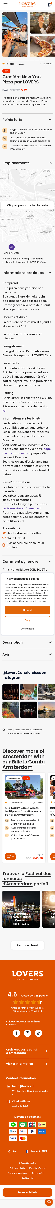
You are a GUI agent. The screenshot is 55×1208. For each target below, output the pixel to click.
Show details (27, 628)
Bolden (23, 1168)
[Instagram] (27, 1033)
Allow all (28, 610)
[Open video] (15, 34)
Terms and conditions (17, 1173)
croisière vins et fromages (21, 508)
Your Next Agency (38, 1168)
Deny (27, 620)
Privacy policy (38, 1173)
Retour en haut (27, 945)
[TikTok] (38, 1033)
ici (4, 410)
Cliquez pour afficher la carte (27, 205)
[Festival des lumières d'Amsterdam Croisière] (21, 909)
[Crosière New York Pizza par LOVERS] (27, 4)
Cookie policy (28, 1178)
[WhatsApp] (49, 1202)
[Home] (27, 979)
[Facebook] (16, 1033)
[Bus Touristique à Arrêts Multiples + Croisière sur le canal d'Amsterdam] (23, 818)
